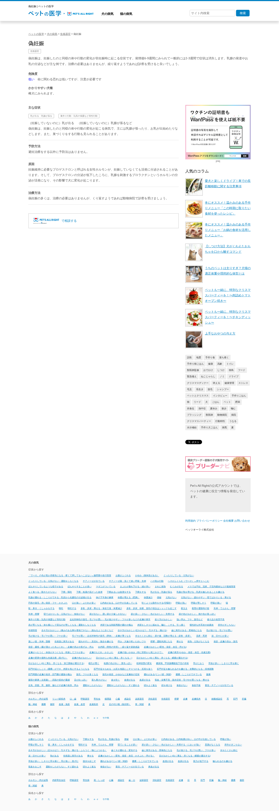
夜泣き (184, 608)
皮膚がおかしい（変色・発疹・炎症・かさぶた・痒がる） (126, 756)
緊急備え (192, 376)
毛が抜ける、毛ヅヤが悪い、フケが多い (196, 750)
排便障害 (32, 630)
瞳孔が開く (93, 663)
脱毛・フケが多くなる (87, 674)
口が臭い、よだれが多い (145, 739)
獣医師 (209, 414)
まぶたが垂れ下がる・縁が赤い (135, 586)
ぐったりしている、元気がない (63, 739)
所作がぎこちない (226, 625)
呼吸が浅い (181, 603)
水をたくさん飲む (229, 750)
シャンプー (223, 389)
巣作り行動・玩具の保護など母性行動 (78, 116)
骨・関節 (139, 704)
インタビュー (220, 395)
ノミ (222, 376)
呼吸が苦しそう (198, 603)
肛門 (235, 699)
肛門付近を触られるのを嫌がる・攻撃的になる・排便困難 (185, 669)
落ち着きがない (99, 680)
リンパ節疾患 (58, 699)
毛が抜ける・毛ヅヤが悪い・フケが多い (48, 636)
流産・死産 (201, 636)
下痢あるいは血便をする (119, 592)
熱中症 (202, 408)
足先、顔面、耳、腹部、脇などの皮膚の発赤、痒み (53, 685)
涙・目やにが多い (37, 756)
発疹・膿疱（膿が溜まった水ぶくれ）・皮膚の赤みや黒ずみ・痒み (61, 647)
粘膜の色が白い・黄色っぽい (118, 663)
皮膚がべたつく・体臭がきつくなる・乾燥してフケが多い (56, 652)
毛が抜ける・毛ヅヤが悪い (219, 630)
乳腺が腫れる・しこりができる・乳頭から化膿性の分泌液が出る (60, 597)
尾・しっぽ (99, 780)
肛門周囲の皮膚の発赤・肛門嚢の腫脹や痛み (50, 674)
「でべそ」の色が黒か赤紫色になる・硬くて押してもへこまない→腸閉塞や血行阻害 (69, 575)
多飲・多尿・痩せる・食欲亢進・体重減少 (101, 608)
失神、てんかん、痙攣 (102, 745)
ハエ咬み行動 (156, 581)
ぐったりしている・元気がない (178, 575)
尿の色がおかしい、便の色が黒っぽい (197, 614)
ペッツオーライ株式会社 (199, 529)
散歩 (224, 408)
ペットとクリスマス (198, 395)
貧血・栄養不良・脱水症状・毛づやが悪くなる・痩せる (182, 680)
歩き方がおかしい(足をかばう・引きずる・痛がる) (142, 630)
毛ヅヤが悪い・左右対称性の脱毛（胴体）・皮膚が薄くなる (101, 636)
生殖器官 (34, 51)
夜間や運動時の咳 (200, 608)
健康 (210, 363)
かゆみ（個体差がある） (147, 575)
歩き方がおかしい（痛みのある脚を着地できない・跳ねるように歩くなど (77, 630)
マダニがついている (106, 586)
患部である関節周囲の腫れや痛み (116, 625)
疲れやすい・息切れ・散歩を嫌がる (95, 641)
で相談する (69, 220)
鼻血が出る (153, 766)
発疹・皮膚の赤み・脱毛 (226, 641)
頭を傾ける (166, 685)
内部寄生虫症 (58, 780)
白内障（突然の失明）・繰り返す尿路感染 (119, 647)
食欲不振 (196, 685)
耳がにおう (198, 663)
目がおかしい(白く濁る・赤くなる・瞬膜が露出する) (162, 658)
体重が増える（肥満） (129, 597)
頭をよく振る (150, 685)
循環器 (108, 699)
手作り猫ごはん (195, 363)
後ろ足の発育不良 (216, 619)
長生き (199, 389)
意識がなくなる (212, 745)
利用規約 (190, 520)
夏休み (213, 408)
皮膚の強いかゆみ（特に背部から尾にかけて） (140, 652)
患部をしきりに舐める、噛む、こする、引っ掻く (161, 625)
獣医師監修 (193, 370)
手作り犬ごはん (209, 427)
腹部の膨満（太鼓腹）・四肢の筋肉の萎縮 (49, 680)
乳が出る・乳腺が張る (41, 116)
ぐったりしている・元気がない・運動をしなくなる (53, 581)
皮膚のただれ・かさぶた (101, 652)
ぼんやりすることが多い (80, 586)
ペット (227, 402)
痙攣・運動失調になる (161, 641)
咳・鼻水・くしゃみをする (41, 608)
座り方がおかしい (163, 619)
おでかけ (208, 370)
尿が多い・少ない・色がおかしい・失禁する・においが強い (171, 745)
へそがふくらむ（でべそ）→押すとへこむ (188, 581)
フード (241, 370)
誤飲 (189, 357)
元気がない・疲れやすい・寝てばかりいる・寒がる (206, 597)
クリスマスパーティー (199, 421)
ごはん (215, 402)
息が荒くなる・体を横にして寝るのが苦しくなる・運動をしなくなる (62, 625)
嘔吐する (72, 608)
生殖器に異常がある (64, 641)
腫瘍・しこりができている (189, 674)
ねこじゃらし (208, 376)
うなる (232, 421)
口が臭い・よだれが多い (84, 603)
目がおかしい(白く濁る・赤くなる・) (114, 658)
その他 (105, 718)
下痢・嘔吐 (66, 592)
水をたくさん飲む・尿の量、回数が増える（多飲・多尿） (163, 636)
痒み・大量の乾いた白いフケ (132, 641)
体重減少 (148, 597)
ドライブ (233, 376)
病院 (233, 414)
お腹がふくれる (123, 575)
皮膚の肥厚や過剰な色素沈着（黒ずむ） (48, 658)
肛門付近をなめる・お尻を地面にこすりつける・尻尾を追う (123, 669)
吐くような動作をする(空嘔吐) (156, 603)
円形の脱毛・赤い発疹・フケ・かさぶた (48, 603)
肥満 (237, 402)
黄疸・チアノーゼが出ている (219, 685)
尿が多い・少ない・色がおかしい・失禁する (152, 614)
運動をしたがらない (92, 685)
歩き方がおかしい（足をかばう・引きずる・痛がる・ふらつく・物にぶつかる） (67, 750)
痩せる (180, 641)
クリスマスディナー (198, 383)
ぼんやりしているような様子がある (45, 586)
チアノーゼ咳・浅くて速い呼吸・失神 (127, 581)
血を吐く (115, 680)
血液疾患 (93, 704)
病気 (224, 427)
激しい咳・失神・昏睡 (39, 641)
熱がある (54, 756)
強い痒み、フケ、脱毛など (190, 619)
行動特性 (220, 421)
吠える (216, 383)
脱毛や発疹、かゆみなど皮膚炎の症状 (121, 674)
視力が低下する (200, 761)
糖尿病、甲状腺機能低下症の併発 (172, 663)
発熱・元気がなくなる (198, 641)
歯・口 (132, 780)
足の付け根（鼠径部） (120, 704)
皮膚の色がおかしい (82, 658)
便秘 (159, 597)
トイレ (230, 363)
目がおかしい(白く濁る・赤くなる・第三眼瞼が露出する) (56, 663)
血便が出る (129, 680)
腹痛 (208, 674)
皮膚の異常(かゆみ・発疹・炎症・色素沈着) (189, 652)
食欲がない (182, 685)
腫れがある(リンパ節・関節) (157, 674)
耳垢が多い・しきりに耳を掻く (223, 663)
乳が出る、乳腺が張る (109, 739)
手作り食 (210, 357)
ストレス (243, 383)
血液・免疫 (64, 704)
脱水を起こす (89, 761)
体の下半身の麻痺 (104, 597)
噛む (233, 408)
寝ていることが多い (127, 745)
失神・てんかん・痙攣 (224, 608)
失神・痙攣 (33, 614)
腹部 (52, 704)
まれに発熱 (160, 586)
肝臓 (244, 699)
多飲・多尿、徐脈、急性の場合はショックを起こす (151, 608)
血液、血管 (79, 704)
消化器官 (152, 699)
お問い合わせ (242, 520)
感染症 (127, 699)
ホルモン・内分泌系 (38, 699)
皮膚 (185, 699)
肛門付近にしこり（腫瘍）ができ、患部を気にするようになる (58, 669)
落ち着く (224, 357)
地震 (198, 357)
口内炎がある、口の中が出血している (118, 603)
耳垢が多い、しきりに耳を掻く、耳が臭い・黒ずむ (53, 761)
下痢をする (140, 592)
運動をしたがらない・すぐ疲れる (123, 685)
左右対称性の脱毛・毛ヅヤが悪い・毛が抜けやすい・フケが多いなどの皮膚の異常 (110, 619)
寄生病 (86, 780)
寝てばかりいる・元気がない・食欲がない (64, 614)
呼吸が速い (216, 603)
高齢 (219, 363)
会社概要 (228, 520)
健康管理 (229, 383)
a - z (96, 718)
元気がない (171, 597)
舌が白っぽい (80, 680)
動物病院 (222, 414)
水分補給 (192, 427)
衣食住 (190, 408)
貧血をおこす (34, 766)
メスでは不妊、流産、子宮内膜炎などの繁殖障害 (211, 586)
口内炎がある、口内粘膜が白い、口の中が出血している (188, 739)
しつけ (221, 370)
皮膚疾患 (196, 699)
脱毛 (210, 389)
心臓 (118, 699)
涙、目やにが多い (220, 636)
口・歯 (73, 699)
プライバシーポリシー (209, 520)
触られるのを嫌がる (222, 761)
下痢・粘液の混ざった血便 (89, 592)
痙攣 (176, 699)
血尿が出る (145, 680)
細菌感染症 (216, 699)
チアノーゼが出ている (94, 581)
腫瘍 (43, 704)
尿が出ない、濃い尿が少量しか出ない (107, 614)
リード (197, 402)
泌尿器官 (139, 699)
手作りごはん (239, 395)
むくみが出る (176, 586)
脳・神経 (32, 704)
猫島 (231, 370)
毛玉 (189, 389)
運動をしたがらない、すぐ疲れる (62, 766)
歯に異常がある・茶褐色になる (186, 630)
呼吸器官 (85, 699)
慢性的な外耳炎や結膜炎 (202, 625)
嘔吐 (61, 608)
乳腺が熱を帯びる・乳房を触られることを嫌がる (201, 592)
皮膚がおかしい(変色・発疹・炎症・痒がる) (165, 647)
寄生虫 (97, 699)
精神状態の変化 (144, 663)
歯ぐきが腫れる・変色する (124, 750)
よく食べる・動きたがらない (42, 592)
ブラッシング (194, 414)
